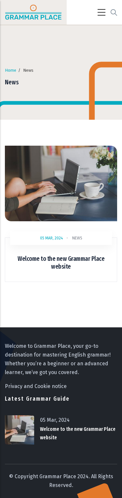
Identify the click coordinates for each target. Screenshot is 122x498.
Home (10, 70)
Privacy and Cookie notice (36, 386)
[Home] (33, 12)
